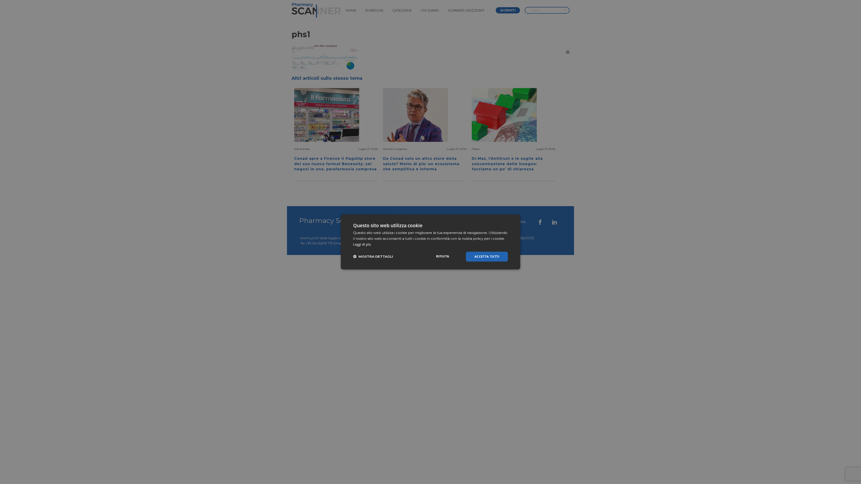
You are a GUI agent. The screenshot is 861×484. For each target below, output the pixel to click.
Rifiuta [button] (442, 256)
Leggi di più (362, 244)
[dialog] (430, 241)
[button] (373, 256)
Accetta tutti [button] (486, 256)
